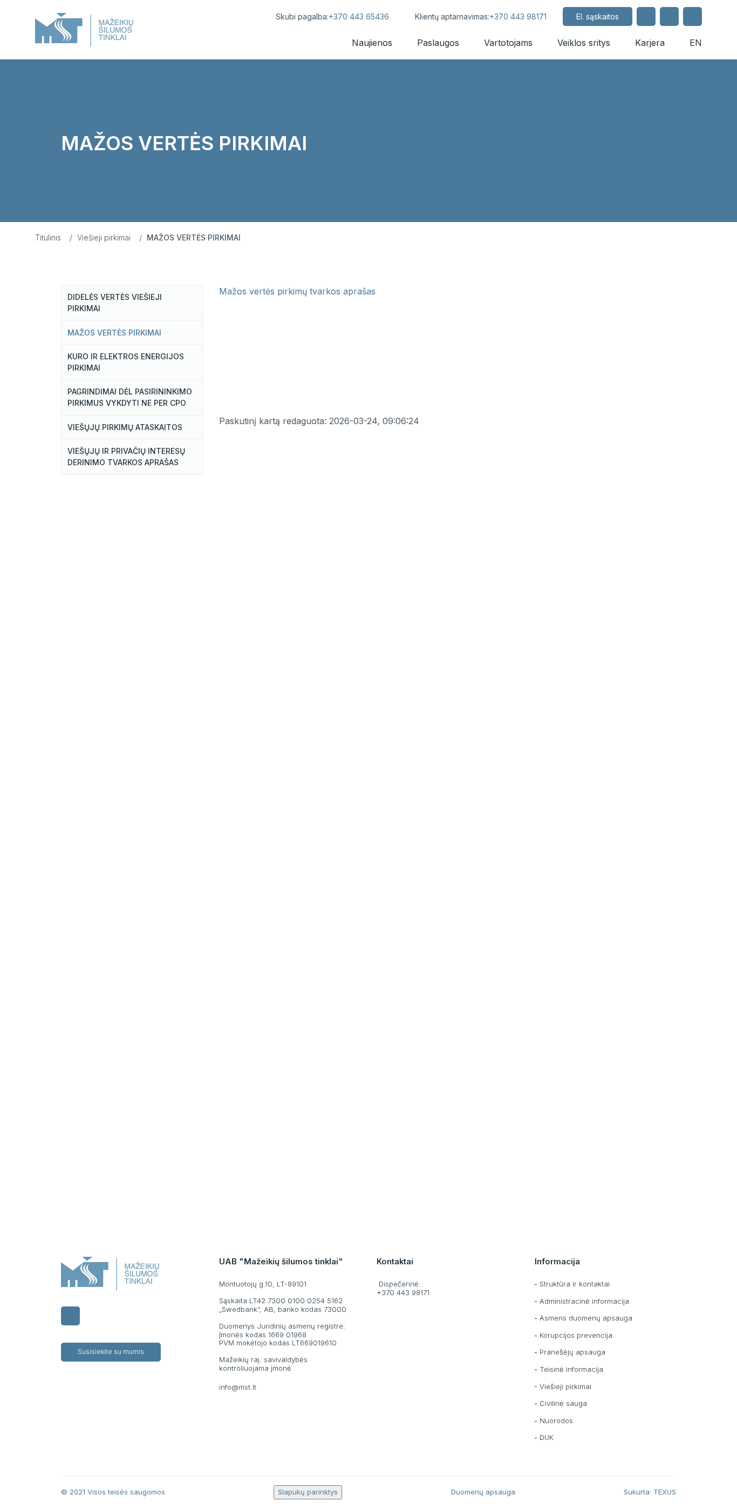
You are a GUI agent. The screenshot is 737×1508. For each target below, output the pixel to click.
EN (696, 42)
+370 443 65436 (359, 16)
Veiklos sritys (583, 42)
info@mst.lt (237, 1387)
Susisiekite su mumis (111, 1352)
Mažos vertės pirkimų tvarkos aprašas (297, 291)
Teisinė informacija (571, 1369)
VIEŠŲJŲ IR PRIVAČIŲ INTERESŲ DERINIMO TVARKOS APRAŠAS (126, 456)
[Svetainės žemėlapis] (669, 16)
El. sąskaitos (597, 16)
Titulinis (48, 237)
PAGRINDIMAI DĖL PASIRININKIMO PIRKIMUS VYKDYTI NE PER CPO (129, 397)
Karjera (650, 42)
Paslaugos (438, 42)
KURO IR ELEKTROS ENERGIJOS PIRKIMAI (125, 362)
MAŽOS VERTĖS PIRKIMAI (114, 332)
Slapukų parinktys (308, 1491)
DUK (547, 1437)
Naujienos (372, 42)
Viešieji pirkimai (104, 237)
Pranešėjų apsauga (572, 1352)
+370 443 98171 (518, 16)
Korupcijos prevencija (576, 1335)
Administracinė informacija (584, 1301)
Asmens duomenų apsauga (586, 1317)
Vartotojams (508, 42)
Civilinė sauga (563, 1403)
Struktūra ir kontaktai (575, 1283)
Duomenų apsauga (483, 1491)
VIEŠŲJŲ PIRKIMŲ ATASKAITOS (124, 427)
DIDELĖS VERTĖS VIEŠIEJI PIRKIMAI (114, 302)
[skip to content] (249, 16)
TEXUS (664, 1491)
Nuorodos (556, 1420)
